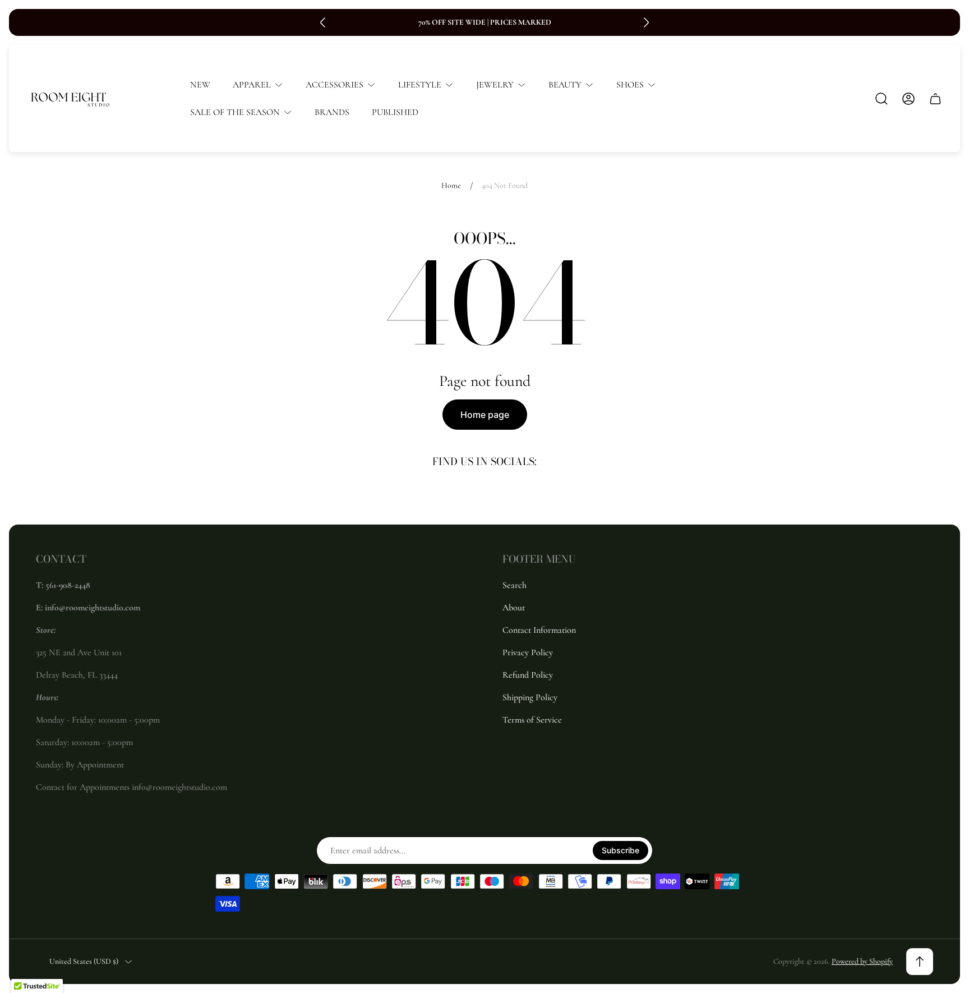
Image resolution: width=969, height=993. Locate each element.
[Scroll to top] (919, 961)
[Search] (881, 98)
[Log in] (908, 98)
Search (514, 585)
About (513, 607)
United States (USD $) (83, 961)
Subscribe (620, 850)
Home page (484, 414)
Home (451, 185)
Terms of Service (532, 719)
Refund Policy (527, 675)
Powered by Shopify (862, 961)
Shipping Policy (529, 697)
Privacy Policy (527, 652)
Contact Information (539, 630)
